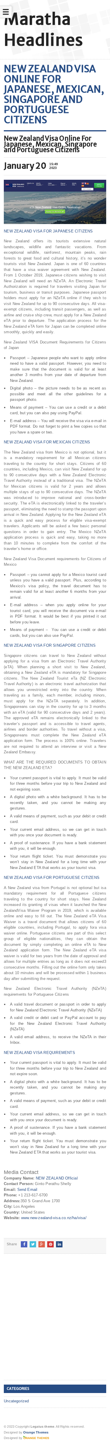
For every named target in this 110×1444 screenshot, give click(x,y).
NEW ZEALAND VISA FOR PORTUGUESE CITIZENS (51, 877)
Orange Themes (35, 1432)
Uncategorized (16, 1401)
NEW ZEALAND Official (57, 1178)
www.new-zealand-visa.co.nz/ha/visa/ (54, 1218)
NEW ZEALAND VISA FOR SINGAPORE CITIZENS (50, 645)
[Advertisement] (55, 1321)
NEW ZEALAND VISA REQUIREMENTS (39, 1052)
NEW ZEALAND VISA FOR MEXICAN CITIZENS (47, 442)
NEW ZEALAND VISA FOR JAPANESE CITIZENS (48, 231)
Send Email (27, 1189)
